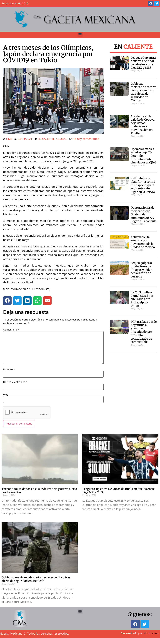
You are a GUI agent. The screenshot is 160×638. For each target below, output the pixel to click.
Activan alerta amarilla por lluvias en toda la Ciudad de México (143, 242)
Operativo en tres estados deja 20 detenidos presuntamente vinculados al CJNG (143, 155)
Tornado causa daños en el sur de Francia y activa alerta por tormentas (39, 490)
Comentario (11, 329)
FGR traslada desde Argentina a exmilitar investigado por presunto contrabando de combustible (144, 332)
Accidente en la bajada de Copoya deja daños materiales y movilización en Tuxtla (143, 124)
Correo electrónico (15, 382)
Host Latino (151, 633)
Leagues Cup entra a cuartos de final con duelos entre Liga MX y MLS (143, 63)
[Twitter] (156, 3)
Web (5, 394)
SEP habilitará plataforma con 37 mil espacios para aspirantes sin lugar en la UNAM (143, 184)
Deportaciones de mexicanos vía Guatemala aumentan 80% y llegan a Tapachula (143, 214)
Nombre (9, 369)
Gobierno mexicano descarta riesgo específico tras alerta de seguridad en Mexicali (143, 92)
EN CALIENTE (46, 139)
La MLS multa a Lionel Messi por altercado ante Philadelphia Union (142, 299)
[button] (80, 34)
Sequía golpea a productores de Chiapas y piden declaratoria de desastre (141, 269)
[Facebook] (150, 3)
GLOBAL (61, 139)
